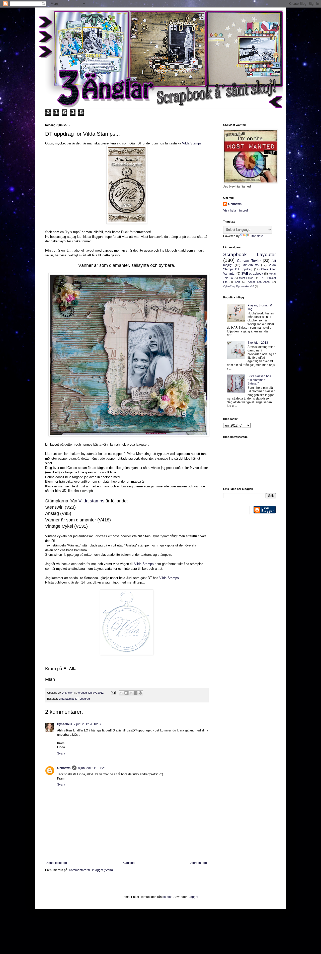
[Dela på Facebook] (135, 692)
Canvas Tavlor (249, 261)
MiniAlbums (251, 265)
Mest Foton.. (247, 277)
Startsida (129, 863)
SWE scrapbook (252, 273)
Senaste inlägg (56, 863)
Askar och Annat (259, 281)
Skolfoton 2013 (258, 342)
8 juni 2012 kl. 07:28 (92, 768)
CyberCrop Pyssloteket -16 (238, 286)
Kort (237, 281)
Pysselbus (64, 724)
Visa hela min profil (236, 210)
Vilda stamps (91, 500)
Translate (256, 236)
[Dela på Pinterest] (140, 692)
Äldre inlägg (198, 863)
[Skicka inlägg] (113, 692)
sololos (167, 897)
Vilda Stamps (192, 143)
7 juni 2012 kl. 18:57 (87, 724)
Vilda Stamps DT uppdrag (74, 698)
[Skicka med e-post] (121, 692)
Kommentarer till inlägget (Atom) (91, 870)
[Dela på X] (130, 692)
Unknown (63, 768)
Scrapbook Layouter (249, 254)
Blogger (193, 897)
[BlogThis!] (126, 692)
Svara (61, 753)
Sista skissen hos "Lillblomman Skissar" (259, 379)
